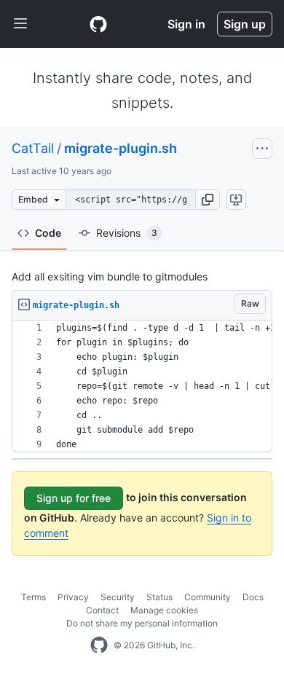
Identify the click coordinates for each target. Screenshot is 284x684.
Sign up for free (73, 498)
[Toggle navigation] (20, 24)
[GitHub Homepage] (99, 645)
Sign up (245, 24)
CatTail (33, 148)
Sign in (186, 24)
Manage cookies (164, 610)
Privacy (73, 596)
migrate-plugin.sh (120, 148)
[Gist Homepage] (98, 24)
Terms (33, 596)
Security (117, 596)
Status (159, 596)
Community (207, 596)
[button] (207, 199)
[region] (142, 386)
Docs (253, 596)
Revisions (126, 233)
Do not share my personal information (142, 623)
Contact (102, 610)
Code (48, 233)
